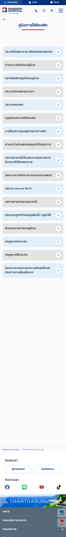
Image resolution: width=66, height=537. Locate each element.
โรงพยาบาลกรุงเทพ (10, 450)
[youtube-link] (41, 487)
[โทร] (36, 10)
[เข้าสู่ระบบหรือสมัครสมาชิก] (52, 10)
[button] (36, 10)
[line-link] (24, 487)
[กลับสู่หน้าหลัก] (12, 10)
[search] (44, 10)
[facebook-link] (7, 487)
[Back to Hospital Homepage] (3, 19)
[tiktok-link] (58, 487)
